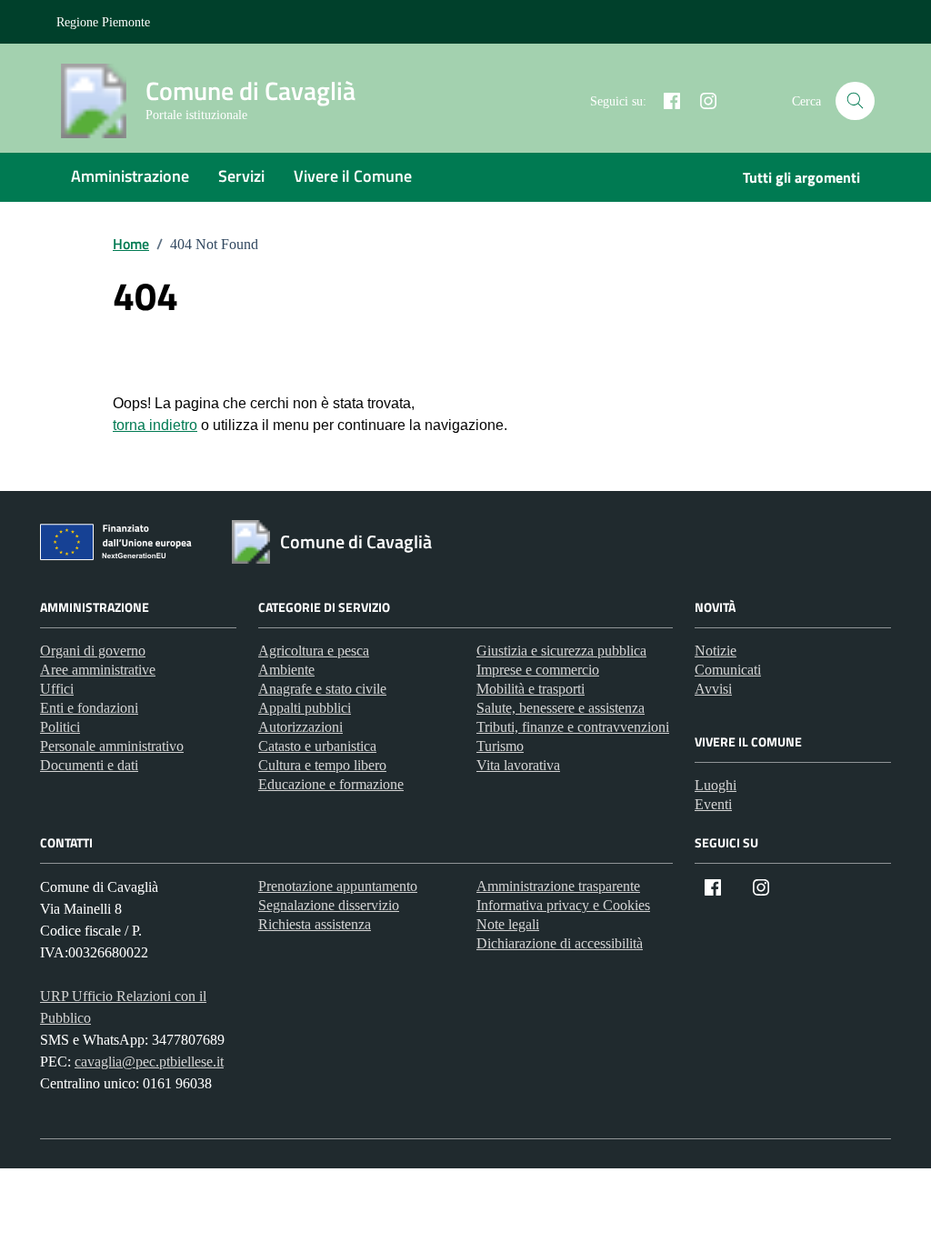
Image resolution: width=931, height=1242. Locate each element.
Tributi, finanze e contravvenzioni (572, 727)
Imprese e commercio (537, 669)
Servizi (241, 176)
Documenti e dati (89, 765)
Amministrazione (130, 176)
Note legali (507, 924)
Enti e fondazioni (89, 708)
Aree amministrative (97, 669)
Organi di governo (92, 650)
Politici (60, 727)
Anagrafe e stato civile (322, 688)
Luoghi (715, 785)
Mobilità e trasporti (530, 688)
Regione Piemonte (103, 22)
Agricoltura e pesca (313, 650)
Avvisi (713, 688)
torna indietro (155, 425)
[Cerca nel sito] (855, 101)
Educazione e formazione (331, 784)
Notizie (715, 650)
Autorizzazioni (300, 727)
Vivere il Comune (353, 176)
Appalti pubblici (304, 708)
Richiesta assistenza (314, 924)
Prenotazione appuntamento (337, 886)
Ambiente (286, 669)
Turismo (500, 746)
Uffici (57, 688)
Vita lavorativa (518, 765)
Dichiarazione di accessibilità (559, 943)
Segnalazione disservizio (328, 905)
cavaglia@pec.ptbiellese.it (149, 1061)
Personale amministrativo (112, 746)
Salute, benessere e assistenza (560, 708)
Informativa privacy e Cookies (563, 905)
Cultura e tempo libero (322, 765)
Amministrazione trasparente (558, 886)
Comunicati (728, 669)
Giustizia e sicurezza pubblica (561, 650)
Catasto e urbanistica (317, 746)
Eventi (713, 804)
